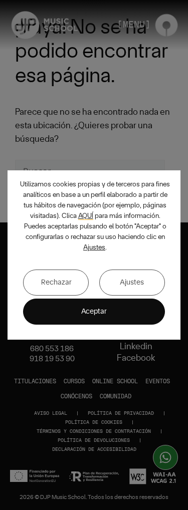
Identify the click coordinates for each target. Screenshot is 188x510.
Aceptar (94, 311)
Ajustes (94, 247)
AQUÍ (85, 215)
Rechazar (56, 282)
